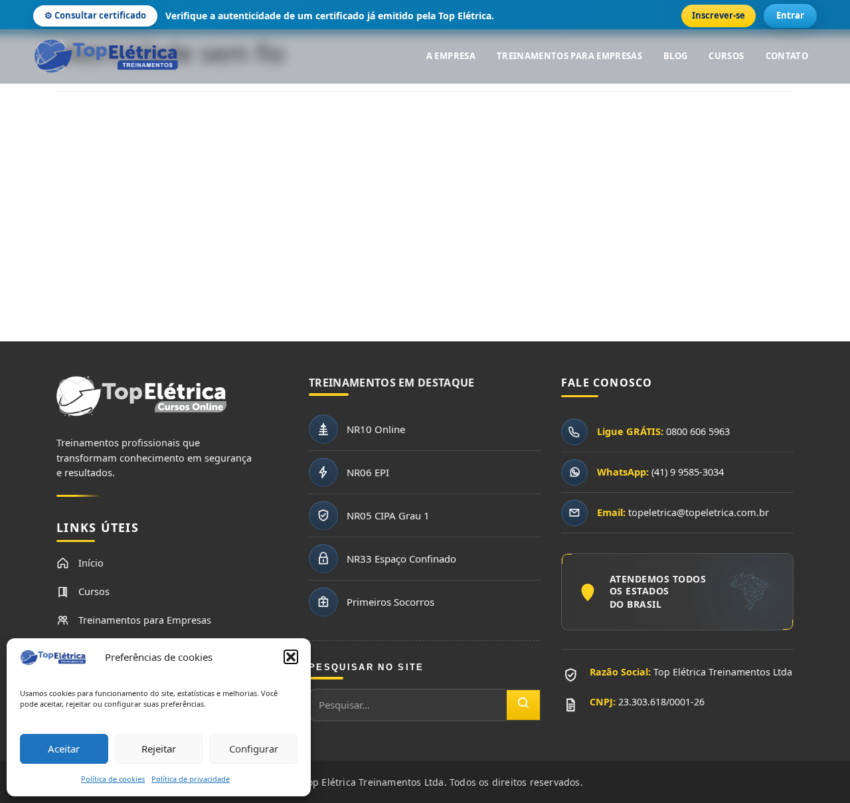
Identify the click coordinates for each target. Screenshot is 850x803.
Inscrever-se (718, 15)
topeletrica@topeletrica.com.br (698, 512)
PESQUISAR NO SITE (366, 667)
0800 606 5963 (698, 431)
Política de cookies (113, 779)
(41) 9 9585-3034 (687, 471)
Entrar (790, 15)
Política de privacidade (190, 779)
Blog (675, 56)
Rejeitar (158, 748)
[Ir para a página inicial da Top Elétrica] (141, 403)
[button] (291, 657)
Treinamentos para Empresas (569, 56)
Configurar (253, 748)
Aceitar (64, 748)
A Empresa (450, 56)
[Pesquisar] (523, 705)
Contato (787, 56)
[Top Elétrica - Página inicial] (106, 56)
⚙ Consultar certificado (95, 15)
